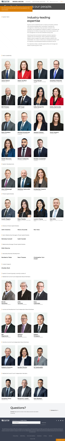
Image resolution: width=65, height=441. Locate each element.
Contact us (13, 411)
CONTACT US (60, 439)
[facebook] (56, 420)
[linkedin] (62, 420)
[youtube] (60, 420)
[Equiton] (5, 1)
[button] (47, 2)
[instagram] (58, 420)
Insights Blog (23, 420)
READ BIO (5, 74)
